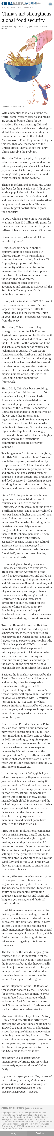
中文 (13, 1133)
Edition (36, 3)
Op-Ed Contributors (22, 7)
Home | (5, 7)
